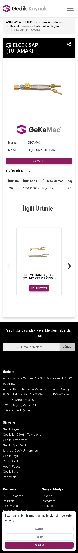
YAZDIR (40, 161)
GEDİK (25, 8)
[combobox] (11, 347)
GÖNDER (67, 346)
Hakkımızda (10, 505)
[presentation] (8, 265)
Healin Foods (12, 466)
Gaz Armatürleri (52, 22)
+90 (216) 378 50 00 (22, 400)
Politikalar (9, 501)
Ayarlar (39, 528)
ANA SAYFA (13, 22)
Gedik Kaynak (12, 429)
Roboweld (10, 477)
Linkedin (47, 496)
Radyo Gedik (11, 461)
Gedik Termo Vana (15, 440)
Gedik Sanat (11, 471)
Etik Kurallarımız (13, 496)
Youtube (47, 505)
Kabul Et (39, 545)
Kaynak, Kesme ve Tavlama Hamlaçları (34, 26)
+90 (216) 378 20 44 (23, 405)
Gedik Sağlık (11, 456)
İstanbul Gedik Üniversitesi (20, 450)
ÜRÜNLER (31, 22)
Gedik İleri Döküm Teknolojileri (23, 434)
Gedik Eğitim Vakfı (15, 445)
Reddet (39, 537)
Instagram (48, 501)
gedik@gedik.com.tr (29, 410)
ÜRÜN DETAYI (39, 288)
